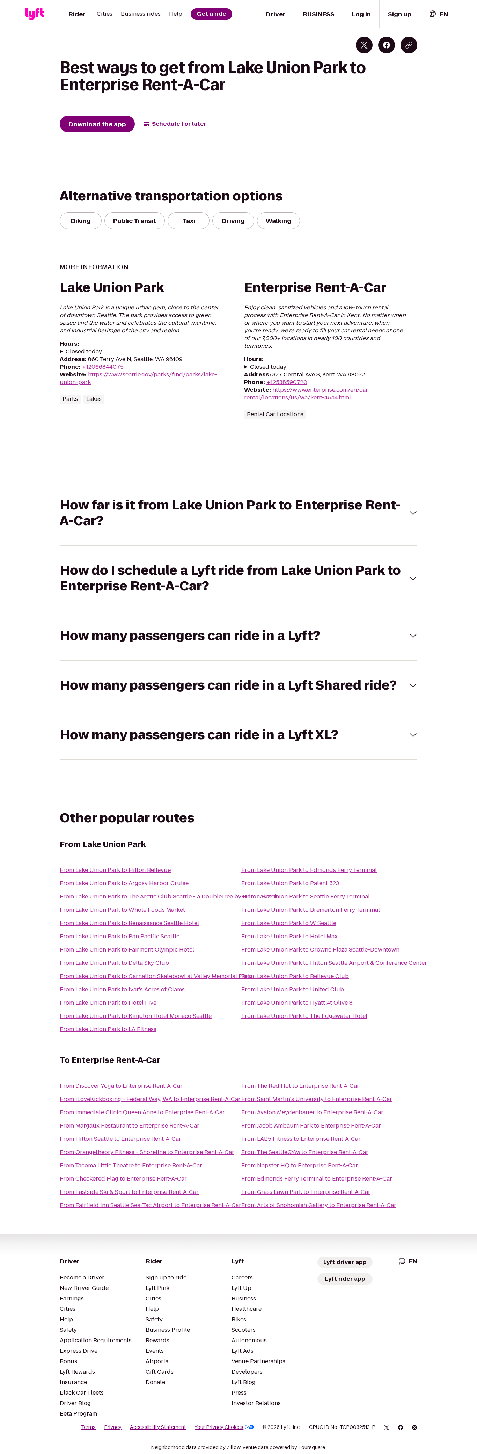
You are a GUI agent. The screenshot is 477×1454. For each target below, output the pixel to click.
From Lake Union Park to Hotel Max (289, 936)
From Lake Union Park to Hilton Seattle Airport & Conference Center (334, 963)
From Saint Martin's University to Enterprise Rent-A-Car (316, 1099)
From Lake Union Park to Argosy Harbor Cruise (124, 883)
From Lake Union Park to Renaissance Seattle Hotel (129, 923)
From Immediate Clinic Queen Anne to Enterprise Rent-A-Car (142, 1112)
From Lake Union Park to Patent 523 (290, 883)
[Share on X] (364, 45)
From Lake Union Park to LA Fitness (108, 1029)
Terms (88, 1427)
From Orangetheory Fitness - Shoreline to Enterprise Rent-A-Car (147, 1152)
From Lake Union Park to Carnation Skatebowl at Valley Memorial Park (155, 976)
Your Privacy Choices (219, 1427)
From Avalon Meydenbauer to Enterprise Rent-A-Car (312, 1112)
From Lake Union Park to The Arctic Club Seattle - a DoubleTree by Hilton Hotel (168, 897)
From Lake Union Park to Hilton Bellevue (115, 870)
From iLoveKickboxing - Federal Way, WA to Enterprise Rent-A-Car (150, 1099)
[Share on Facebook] (386, 45)
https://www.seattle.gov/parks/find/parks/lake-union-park (138, 378)
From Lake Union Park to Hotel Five (108, 1003)
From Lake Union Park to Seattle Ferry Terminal (305, 897)
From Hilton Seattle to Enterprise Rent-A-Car (120, 1139)
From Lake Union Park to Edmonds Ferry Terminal (309, 870)
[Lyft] (34, 14)
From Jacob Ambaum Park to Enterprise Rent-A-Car (311, 1126)
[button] (238, 513)
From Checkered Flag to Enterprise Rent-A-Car (123, 1179)
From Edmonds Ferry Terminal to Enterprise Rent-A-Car (316, 1179)
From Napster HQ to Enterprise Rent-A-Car (299, 1165)
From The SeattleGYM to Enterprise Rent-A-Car (304, 1152)
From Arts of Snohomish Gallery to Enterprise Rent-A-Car (318, 1205)
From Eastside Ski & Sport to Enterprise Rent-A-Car (129, 1192)
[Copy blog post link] (409, 45)
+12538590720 (286, 382)
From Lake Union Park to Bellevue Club (295, 976)
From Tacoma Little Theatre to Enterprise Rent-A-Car (131, 1165)
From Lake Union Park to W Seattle (288, 923)
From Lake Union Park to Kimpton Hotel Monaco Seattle (136, 1016)
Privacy (113, 1427)
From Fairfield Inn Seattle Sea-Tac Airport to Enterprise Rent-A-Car (150, 1205)
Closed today (84, 351)
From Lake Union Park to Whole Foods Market (122, 910)
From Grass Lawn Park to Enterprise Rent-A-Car (305, 1192)
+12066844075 (103, 367)
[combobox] (438, 14)
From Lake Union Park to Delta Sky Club (114, 963)
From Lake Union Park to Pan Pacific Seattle (119, 936)
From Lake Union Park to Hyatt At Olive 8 (297, 1003)
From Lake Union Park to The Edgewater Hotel (304, 1016)
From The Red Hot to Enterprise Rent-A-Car (300, 1086)
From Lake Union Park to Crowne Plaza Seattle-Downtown (320, 950)
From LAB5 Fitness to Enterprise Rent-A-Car (301, 1139)
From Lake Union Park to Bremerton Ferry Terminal (310, 910)
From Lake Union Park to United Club (292, 989)
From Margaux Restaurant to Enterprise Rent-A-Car (129, 1126)
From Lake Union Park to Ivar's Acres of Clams (122, 989)
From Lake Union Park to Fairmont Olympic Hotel (127, 950)
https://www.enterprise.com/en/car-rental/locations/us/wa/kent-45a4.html (307, 394)
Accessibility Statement (158, 1427)
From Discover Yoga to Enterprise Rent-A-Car (121, 1086)
